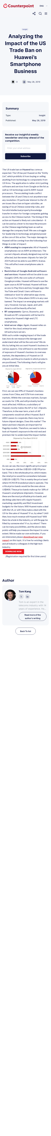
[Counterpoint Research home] (12, 6)
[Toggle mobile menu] (46, 13)
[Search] (40, 13)
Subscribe (25, 156)
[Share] (34, 13)
